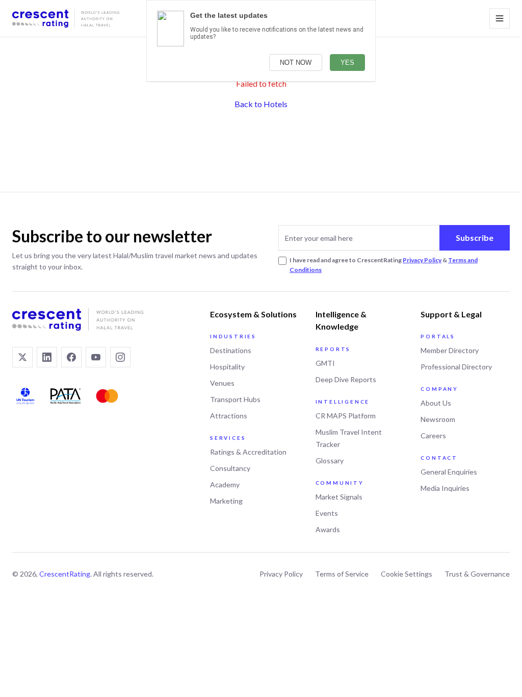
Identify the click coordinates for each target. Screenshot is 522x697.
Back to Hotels (261, 104)
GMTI (325, 363)
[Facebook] (71, 357)
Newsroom (438, 419)
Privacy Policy (422, 260)
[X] (22, 357)
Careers (433, 435)
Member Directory (450, 350)
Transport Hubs (235, 399)
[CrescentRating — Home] (65, 18)
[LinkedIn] (47, 357)
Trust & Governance (477, 573)
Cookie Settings (406, 573)
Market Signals (339, 496)
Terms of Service (342, 573)
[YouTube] (96, 357)
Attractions (228, 415)
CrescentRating (64, 573)
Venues (222, 383)
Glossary (330, 460)
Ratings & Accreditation (248, 451)
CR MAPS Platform (346, 415)
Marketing (226, 500)
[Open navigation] (499, 18)
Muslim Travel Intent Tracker (349, 438)
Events (327, 513)
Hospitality (227, 366)
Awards (328, 529)
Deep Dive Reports (346, 379)
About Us (436, 403)
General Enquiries (449, 471)
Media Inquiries (445, 488)
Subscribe (474, 237)
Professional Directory (456, 366)
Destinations (230, 350)
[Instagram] (120, 357)
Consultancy (230, 468)
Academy (225, 484)
